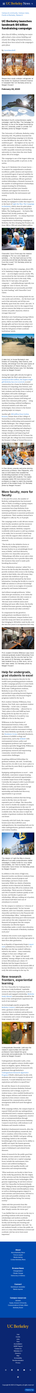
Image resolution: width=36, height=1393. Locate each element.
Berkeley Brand (18, 1307)
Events (18, 1337)
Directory (18, 1353)
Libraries (18, 1300)
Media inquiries (18, 1289)
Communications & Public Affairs (18, 1305)
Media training (18, 1257)
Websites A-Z (18, 1351)
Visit (18, 1334)
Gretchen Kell (9, 50)
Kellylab (22, 739)
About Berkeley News (18, 1252)
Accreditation (18, 1344)
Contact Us (18, 1348)
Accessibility (18, 1358)
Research (19, 15)
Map (18, 1355)
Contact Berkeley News (18, 1259)
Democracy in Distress (18, 1275)
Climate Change (18, 1273)
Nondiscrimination (18, 1360)
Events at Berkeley (8, 15)
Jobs (18, 1339)
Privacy (18, 1363)
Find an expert (18, 1255)
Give (18, 1341)
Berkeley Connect (8, 1007)
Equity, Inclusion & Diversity (18, 1303)
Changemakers (18, 1271)
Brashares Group (10, 734)
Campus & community (10, 13)
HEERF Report (18, 1346)
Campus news (24, 13)
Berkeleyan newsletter (18, 1287)
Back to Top (29, 1390)
